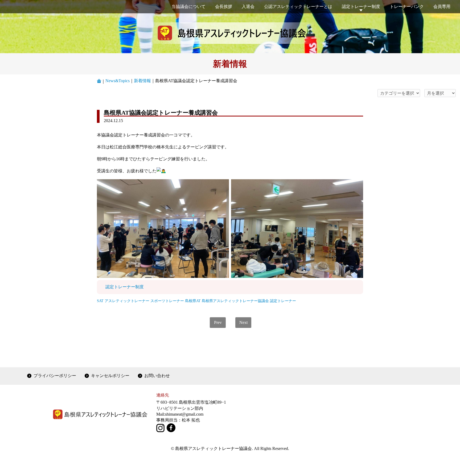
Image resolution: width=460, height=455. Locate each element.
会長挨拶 (223, 6)
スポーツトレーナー (167, 301)
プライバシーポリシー (55, 375)
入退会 (248, 6)
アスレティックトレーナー (127, 301)
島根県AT (193, 301)
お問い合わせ (157, 375)
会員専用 (441, 6)
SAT (100, 301)
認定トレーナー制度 (361, 6)
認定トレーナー (283, 301)
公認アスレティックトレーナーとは (298, 6)
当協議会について (188, 6)
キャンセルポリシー (110, 375)
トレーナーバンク (407, 6)
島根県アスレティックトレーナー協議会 (235, 301)
